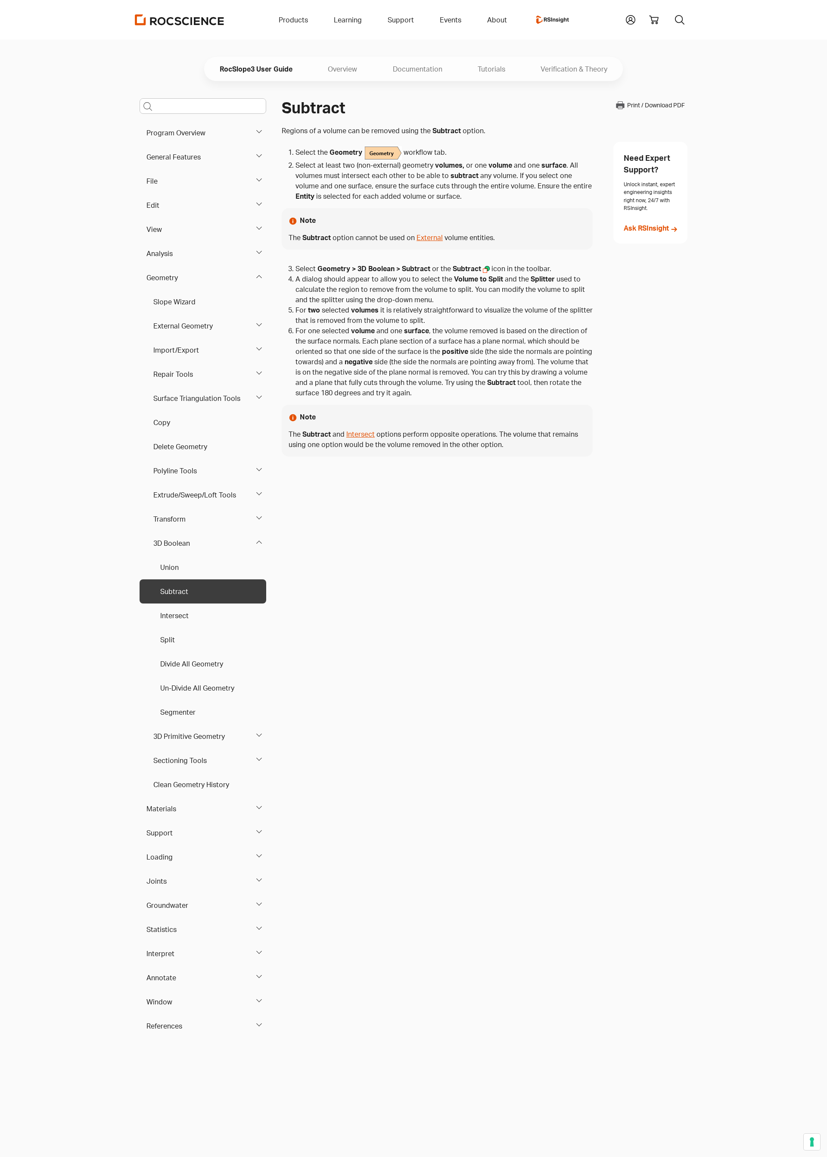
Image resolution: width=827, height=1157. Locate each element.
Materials (161, 808)
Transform (169, 519)
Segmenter (178, 712)
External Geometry (183, 326)
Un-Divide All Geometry (197, 688)
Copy (161, 422)
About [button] (497, 20)
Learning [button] (348, 20)
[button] (631, 19)
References (164, 1026)
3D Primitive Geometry (189, 736)
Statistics (161, 929)
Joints (156, 881)
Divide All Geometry (191, 664)
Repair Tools (173, 374)
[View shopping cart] (654, 20)
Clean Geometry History (191, 784)
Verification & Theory (574, 69)
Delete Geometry (180, 446)
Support (159, 833)
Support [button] (401, 20)
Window (159, 1002)
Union (169, 567)
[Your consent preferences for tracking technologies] (812, 1142)
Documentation (417, 69)
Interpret (160, 953)
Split (167, 639)
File (152, 181)
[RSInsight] (552, 20)
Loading (159, 857)
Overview (342, 69)
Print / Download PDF (656, 105)
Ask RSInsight (646, 228)
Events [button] (450, 20)
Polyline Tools (175, 470)
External (430, 237)
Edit (152, 205)
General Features (173, 157)
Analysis (159, 253)
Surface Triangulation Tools (196, 398)
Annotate (161, 977)
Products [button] (293, 20)
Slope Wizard (174, 301)
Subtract (174, 591)
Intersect (174, 615)
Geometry (162, 277)
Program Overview (175, 132)
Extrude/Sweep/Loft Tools (194, 495)
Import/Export (176, 350)
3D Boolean (171, 543)
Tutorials (491, 69)
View (154, 229)
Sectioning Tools (180, 760)
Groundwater (167, 905)
